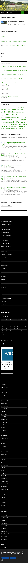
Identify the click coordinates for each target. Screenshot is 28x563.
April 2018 (3, 502)
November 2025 (4, 387)
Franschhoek (21, 112)
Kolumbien (3, 276)
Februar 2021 (4, 462)
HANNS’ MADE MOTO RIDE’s (8, 238)
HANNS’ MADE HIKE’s (6, 235)
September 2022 (4, 438)
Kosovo (3, 279)
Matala (15, 119)
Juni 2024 (3, 411)
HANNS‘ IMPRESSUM (5, 240)
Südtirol (25, 124)
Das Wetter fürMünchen (7, 346)
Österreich (20, 128)
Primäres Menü (26, 12)
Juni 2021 (3, 459)
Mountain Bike (4, 533)
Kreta (23, 117)
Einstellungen (8, 553)
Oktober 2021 (4, 454)
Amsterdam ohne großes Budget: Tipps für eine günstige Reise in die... (15, 154)
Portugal (3, 122)
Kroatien (3, 282)
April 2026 (3, 384)
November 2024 (4, 400)
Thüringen (5, 260)
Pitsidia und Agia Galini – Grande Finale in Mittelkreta (13, 88)
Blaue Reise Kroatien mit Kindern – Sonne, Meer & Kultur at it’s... (15, 143)
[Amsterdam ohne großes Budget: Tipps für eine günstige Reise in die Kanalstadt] (2, 155)
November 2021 (4, 451)
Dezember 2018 (4, 481)
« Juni (2, 334)
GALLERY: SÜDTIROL (6, 227)
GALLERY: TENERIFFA (6, 224)
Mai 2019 (3, 470)
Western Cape (9, 128)
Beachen (3, 515)
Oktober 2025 (4, 390)
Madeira (11, 119)
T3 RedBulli (4, 126)
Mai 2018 (3, 500)
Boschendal (9, 109)
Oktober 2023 (4, 422)
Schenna (2, 124)
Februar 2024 (4, 414)
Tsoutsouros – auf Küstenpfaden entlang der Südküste (13, 92)
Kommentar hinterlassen (20, 24)
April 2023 (3, 430)
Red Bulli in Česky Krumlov (10, 39)
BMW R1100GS (3, 109)
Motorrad (3, 531)
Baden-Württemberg (9, 108)
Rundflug (3, 542)
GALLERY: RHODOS (6, 229)
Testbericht (3, 547)
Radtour (3, 536)
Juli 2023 (3, 424)
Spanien (13, 124)
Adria (2, 108)
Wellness (3, 128)
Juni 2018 (3, 497)
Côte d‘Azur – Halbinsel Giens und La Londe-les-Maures (13, 66)
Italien (3, 117)
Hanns (2, 41)
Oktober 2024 (4, 403)
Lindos (8, 119)
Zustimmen (5, 557)
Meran (18, 119)
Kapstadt (17, 117)
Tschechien (3, 306)
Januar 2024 (3, 416)
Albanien (3, 249)
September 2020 (4, 465)
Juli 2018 (3, 494)
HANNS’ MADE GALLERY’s (6, 221)
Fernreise (3, 525)
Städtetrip (3, 544)
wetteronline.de (8, 372)
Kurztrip (3, 120)
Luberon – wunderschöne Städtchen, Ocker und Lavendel (14, 70)
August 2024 (4, 408)
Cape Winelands (19, 109)
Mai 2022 (3, 443)
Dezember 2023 (4, 419)
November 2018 (4, 483)
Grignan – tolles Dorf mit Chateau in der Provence (12, 74)
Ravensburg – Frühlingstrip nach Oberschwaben (12, 78)
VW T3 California (14, 126)
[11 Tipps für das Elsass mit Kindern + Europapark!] (2, 166)
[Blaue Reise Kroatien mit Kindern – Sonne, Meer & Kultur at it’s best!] (2, 144)
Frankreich (17, 112)
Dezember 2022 (4, 433)
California (3, 520)
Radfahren (11, 122)
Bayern (21, 107)
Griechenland (11, 114)
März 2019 (3, 475)
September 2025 (4, 392)
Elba (14, 112)
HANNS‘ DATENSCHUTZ (6, 243)
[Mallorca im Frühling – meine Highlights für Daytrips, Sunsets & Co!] (2, 189)
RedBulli (17, 122)
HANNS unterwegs (6, 12)
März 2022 (3, 449)
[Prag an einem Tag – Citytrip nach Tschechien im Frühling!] (2, 177)
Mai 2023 (3, 427)
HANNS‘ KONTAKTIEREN (6, 246)
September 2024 (4, 406)
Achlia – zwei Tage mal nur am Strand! (9, 96)
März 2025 (3, 398)
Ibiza (24, 115)
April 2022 (3, 446)
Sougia (9, 124)
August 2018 (4, 492)
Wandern (22, 127)
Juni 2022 (3, 441)
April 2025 (3, 395)
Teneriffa (9, 126)
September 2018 (4, 489)
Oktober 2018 (4, 486)
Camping (13, 109)
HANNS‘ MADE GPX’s (5, 232)
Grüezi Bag (20, 115)
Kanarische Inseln (10, 117)
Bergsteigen (3, 517)
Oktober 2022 (4, 435)
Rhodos (23, 122)
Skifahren (6, 124)
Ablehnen (13, 557)
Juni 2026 (3, 382)
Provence (7, 122)
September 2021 (4, 457)
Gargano (2, 115)
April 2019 (3, 473)
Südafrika (19, 124)
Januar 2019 (3, 478)
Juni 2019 (3, 467)
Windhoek (15, 128)
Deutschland (7, 111)
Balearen (16, 108)
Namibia (23, 119)
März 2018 (3, 505)
